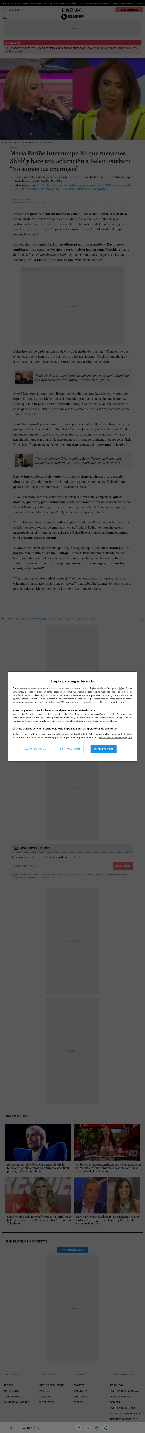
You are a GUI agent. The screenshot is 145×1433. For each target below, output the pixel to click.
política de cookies (95, 701)
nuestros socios (56, 688)
